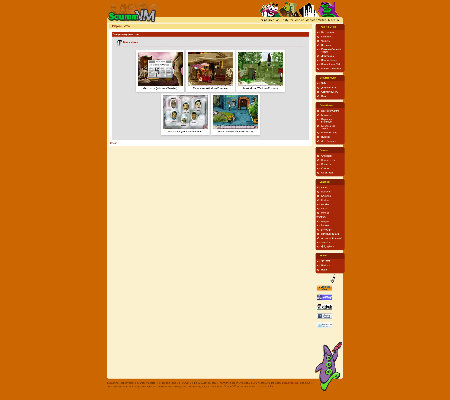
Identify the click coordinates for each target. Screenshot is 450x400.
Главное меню (328, 27)
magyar (325, 221)
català (324, 187)
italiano (325, 225)
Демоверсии (327, 56)
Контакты (326, 164)
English (325, 200)
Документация (328, 78)
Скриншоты (327, 37)
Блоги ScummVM (330, 64)
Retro (324, 270)
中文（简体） (328, 246)
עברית (319, 217)
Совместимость (329, 92)
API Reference (328, 141)
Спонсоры (326, 156)
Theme (323, 255)
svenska (325, 242)
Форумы (325, 41)
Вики (323, 96)
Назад (113, 142)
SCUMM (325, 261)
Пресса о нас (328, 160)
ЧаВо (324, 83)
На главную (327, 32)
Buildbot (325, 137)
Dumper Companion (331, 68)
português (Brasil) (330, 234)
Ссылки (325, 168)
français (325, 213)
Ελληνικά (326, 196)
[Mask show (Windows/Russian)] (160, 69)
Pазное (324, 150)
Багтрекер (326, 115)
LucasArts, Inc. (290, 382)
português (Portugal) (331, 238)
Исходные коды (329, 132)
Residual (325, 265)
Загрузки (326, 45)
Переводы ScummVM (326, 120)
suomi (324, 208)
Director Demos (329, 60)
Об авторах (327, 173)
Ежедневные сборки (328, 127)
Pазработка (326, 105)
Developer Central (330, 111)
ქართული (326, 229)
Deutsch (325, 192)
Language (325, 182)
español (325, 204)
